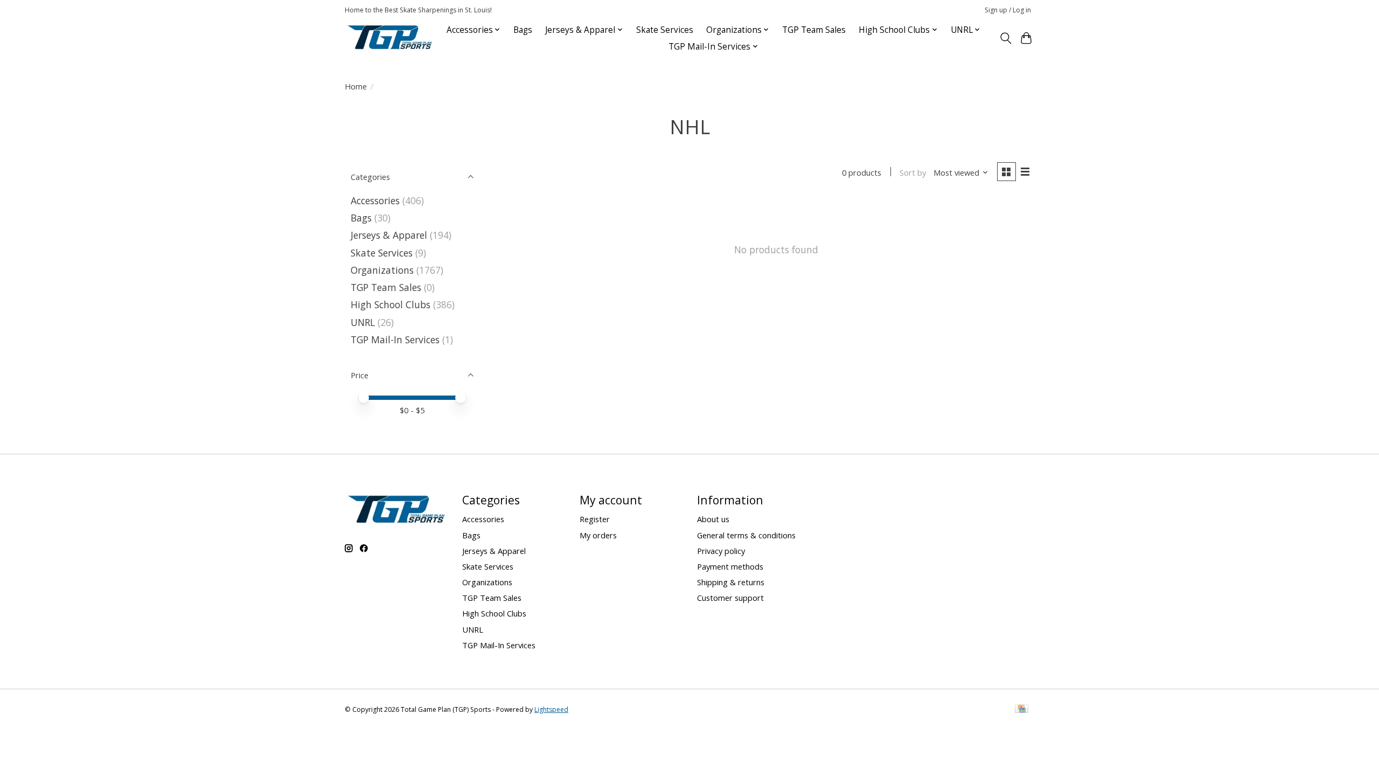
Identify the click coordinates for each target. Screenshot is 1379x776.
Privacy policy (721, 550)
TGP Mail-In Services (395, 339)
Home (356, 86)
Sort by (913, 172)
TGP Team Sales (814, 30)
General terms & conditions (746, 535)
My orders (598, 535)
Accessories (375, 200)
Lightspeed (551, 709)
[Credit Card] (1021, 709)
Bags (522, 30)
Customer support (730, 597)
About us (713, 519)
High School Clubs (390, 304)
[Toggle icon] (1005, 38)
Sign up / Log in (1008, 10)
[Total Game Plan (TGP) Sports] (389, 38)
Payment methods (730, 566)
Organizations (382, 270)
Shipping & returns (730, 582)
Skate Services (664, 30)
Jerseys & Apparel (389, 234)
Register (595, 519)
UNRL (363, 322)
